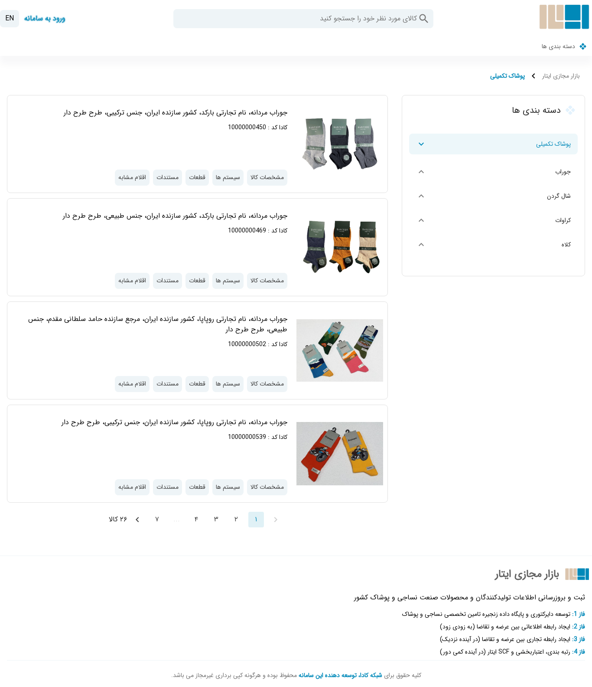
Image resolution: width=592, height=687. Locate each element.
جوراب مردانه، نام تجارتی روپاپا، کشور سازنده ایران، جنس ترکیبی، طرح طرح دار (174, 422)
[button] (424, 19)
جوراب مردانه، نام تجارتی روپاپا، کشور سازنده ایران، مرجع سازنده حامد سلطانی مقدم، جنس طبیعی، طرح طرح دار (157, 324)
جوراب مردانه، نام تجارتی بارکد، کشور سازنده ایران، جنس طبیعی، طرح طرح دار (175, 215)
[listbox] (493, 198)
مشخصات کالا (267, 177)
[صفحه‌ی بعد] (137, 519)
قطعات (197, 177)
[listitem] (493, 144)
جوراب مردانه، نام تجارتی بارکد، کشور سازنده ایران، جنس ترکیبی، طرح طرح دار (175, 112)
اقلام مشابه (132, 177)
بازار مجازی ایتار (561, 76)
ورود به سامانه (44, 18)
